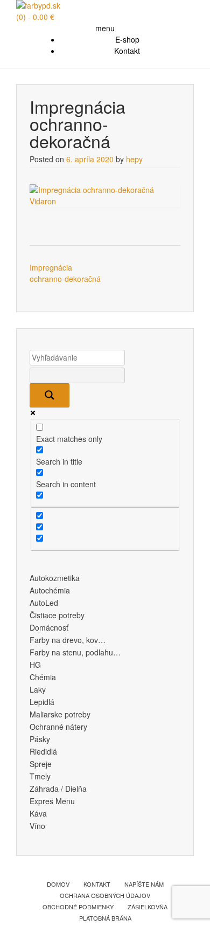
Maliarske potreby (60, 714)
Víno (37, 825)
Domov (58, 884)
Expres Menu (52, 801)
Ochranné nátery (58, 726)
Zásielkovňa (147, 906)
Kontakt (127, 50)
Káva (38, 813)
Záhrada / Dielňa (58, 788)
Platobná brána (105, 918)
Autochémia (50, 590)
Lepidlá (42, 701)
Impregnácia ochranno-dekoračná (65, 273)
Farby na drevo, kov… (68, 639)
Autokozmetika (55, 577)
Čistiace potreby (57, 615)
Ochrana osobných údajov (105, 895)
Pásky (40, 739)
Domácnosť (49, 627)
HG (35, 664)
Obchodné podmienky (78, 906)
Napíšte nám (144, 884)
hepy (134, 159)
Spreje (41, 763)
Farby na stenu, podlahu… (75, 652)
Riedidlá (43, 751)
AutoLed (44, 602)
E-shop (127, 39)
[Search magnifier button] (49, 395)
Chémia (43, 677)
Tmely (40, 776)
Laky (38, 689)
